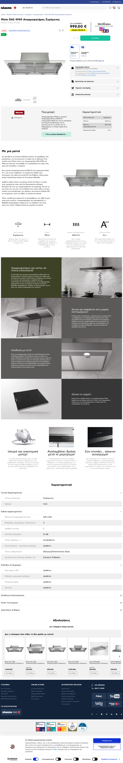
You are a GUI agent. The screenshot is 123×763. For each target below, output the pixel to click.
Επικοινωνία (65, 688)
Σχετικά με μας (6, 688)
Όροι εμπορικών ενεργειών (70, 701)
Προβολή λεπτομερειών (109, 759)
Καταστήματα (95, 2)
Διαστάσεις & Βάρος (61, 610)
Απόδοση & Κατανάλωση (61, 595)
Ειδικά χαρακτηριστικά (61, 511)
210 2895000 (100, 685)
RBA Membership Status (9, 699)
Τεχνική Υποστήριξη (68, 691)
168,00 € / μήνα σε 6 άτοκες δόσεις (100, 73)
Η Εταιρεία (4, 693)
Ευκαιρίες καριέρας (7, 691)
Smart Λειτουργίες (61, 602)
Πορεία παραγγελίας (68, 696)
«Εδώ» (55, 749)
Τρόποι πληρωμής (36, 691)
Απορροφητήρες (38, 14)
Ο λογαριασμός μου (37, 688)
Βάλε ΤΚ (101, 61)
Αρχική (3, 14)
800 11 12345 (99, 688)
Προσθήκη (95, 38)
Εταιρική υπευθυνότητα (8, 696)
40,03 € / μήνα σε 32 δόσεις (89, 75)
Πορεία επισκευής (67, 699)
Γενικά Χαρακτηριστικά (61, 493)
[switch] (58, 759)
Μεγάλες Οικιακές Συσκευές (15, 14)
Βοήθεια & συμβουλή (68, 693)
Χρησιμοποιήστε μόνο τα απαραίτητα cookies (106, 746)
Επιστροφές (35, 699)
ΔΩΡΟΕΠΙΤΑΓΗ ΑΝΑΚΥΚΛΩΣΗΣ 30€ (19, 30)
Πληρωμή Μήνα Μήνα (38, 693)
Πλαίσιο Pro (117, 2)
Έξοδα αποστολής (37, 696)
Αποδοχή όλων (107, 740)
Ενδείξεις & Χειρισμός (61, 565)
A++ (3, 34)
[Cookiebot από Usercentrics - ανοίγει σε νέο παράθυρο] (12, 759)
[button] (3, 656)
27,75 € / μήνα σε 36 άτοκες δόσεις (97, 71)
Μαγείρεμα (28, 14)
